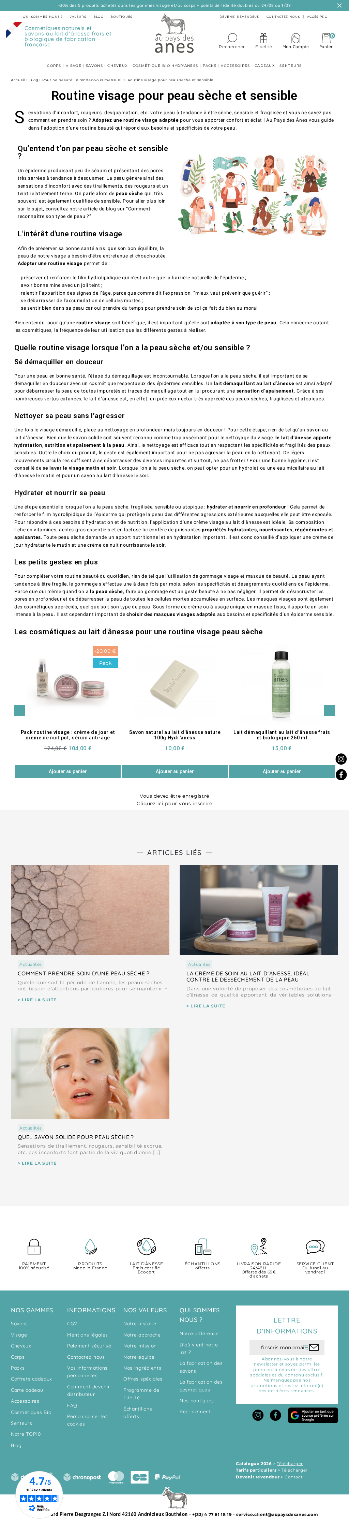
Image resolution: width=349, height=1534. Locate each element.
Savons (19, 1324)
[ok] (311, 1347)
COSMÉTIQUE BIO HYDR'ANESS (165, 65)
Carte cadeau (27, 1390)
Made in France (90, 1266)
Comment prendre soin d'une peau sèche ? (84, 973)
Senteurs (21, 1423)
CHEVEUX (117, 65)
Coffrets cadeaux (31, 1379)
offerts (203, 1266)
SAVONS (94, 65)
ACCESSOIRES (235, 65)
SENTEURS (290, 65)
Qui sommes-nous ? (43, 16)
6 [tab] (184, 783)
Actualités (30, 964)
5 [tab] (177, 783)
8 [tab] (198, 783)
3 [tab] (164, 783)
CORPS (54, 65)
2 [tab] (157, 783)
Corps (18, 1357)
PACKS (210, 65)
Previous (19, 710)
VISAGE (73, 65)
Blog (16, 1445)
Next (329, 710)
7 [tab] (191, 783)
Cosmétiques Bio (31, 1412)
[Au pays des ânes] (174, 33)
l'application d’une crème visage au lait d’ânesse (206, 522)
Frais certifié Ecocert (146, 1268)
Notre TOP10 (26, 1434)
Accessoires (25, 1401)
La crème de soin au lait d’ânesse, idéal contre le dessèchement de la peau (248, 976)
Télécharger (290, 1463)
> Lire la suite (37, 999)
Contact (294, 1476)
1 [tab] (150, 783)
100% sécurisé (34, 1266)
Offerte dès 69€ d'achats (259, 1270)
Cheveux (21, 1346)
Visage (19, 1335)
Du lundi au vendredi (315, 1268)
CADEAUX (265, 65)
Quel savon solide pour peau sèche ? (76, 1137)
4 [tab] (171, 783)
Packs (18, 1368)
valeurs (78, 16)
